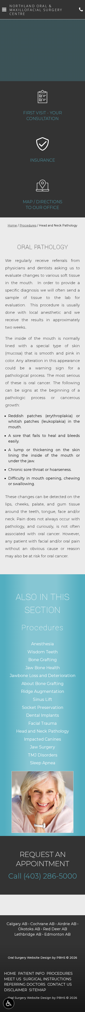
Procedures (28, 225)
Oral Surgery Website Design (29, 957)
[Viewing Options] (8, 1003)
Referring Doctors (24, 984)
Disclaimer (15, 990)
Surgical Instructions (47, 979)
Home (12, 225)
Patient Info (31, 973)
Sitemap (37, 990)
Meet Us (12, 979)
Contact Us (59, 984)
